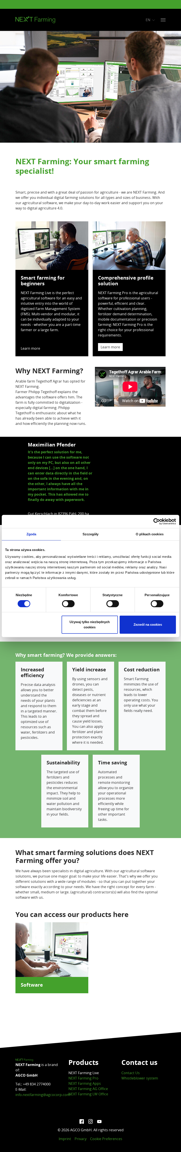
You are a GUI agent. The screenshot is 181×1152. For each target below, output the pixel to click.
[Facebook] (81, 1121)
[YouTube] (99, 1121)
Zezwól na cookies (148, 624)
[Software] (51, 949)
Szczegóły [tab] (91, 534)
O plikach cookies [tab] (150, 534)
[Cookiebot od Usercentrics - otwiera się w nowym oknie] (156, 521)
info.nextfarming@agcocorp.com (42, 1094)
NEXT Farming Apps (84, 1083)
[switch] (68, 603)
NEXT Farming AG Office (88, 1088)
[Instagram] (90, 1121)
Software (32, 985)
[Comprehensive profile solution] (129, 245)
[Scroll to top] (171, 1142)
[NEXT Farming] (35, 20)
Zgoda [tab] (31, 534)
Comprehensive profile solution (125, 280)
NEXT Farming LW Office (88, 1094)
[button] (26, 481)
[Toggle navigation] (163, 20)
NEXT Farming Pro (83, 1078)
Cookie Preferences (106, 1138)
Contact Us (130, 1072)
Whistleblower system (139, 1078)
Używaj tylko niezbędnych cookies (90, 624)
